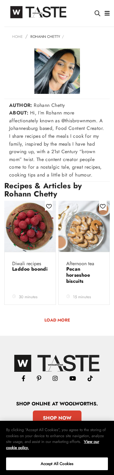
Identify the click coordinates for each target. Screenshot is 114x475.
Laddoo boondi (29, 269)
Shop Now (57, 417)
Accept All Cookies (57, 464)
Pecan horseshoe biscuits (78, 275)
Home (17, 36)
